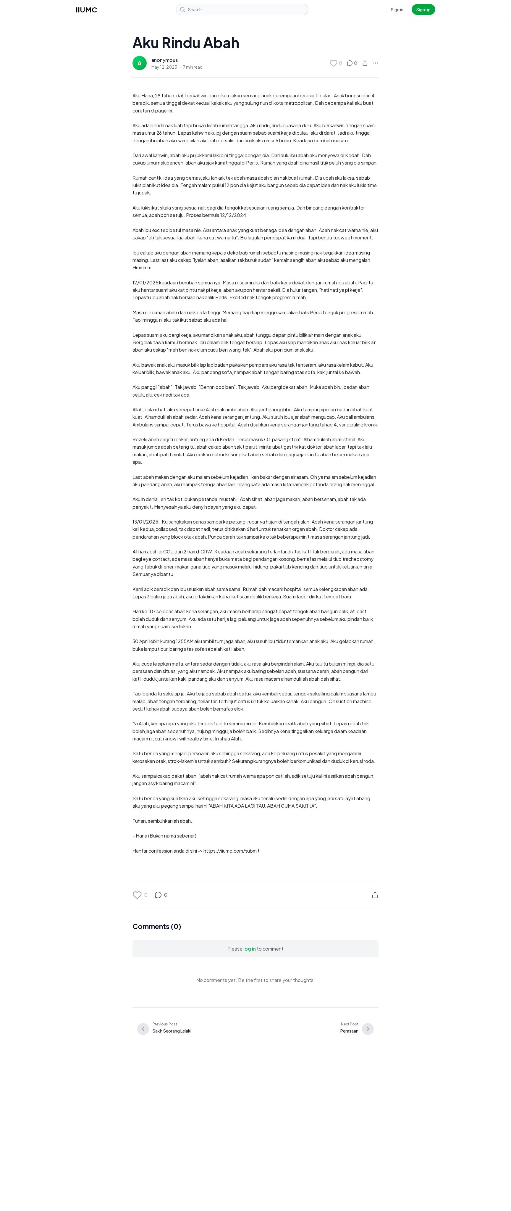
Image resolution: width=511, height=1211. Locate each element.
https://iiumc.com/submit (231, 851)
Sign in (397, 9)
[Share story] (365, 63)
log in (249, 949)
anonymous (164, 60)
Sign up (423, 9)
